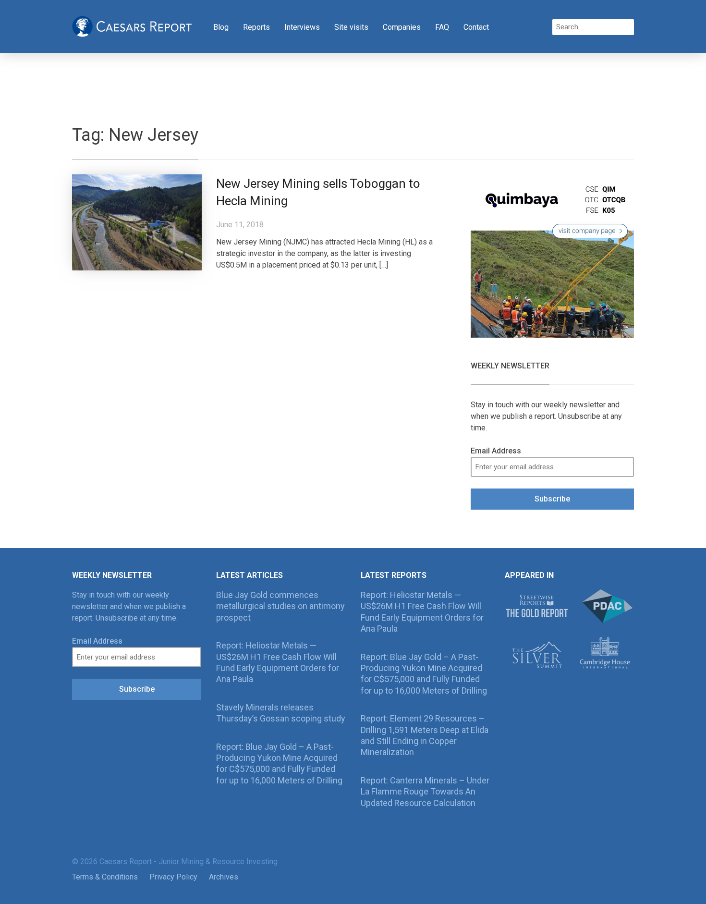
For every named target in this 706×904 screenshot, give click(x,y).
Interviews (302, 27)
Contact (476, 27)
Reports (256, 27)
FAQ (442, 27)
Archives (223, 876)
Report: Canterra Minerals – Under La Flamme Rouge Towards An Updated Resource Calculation (425, 791)
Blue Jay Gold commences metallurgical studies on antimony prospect (280, 606)
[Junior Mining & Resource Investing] (132, 25)
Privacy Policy (173, 876)
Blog (221, 27)
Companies (402, 27)
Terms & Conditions (105, 876)
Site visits (351, 27)
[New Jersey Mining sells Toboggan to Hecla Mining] (137, 221)
